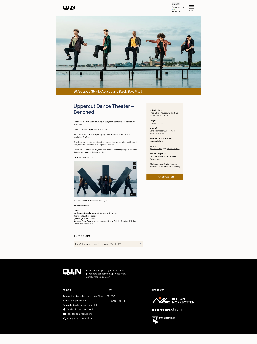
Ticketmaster (158, 156)
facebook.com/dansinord (80, 309)
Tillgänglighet (116, 301)
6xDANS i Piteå (173, 149)
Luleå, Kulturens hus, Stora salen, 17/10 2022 (98, 244)
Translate (176, 11)
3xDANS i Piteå (156, 149)
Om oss (111, 296)
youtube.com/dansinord (79, 314)
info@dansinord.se (80, 300)
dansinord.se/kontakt (87, 305)
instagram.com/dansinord (80, 318)
